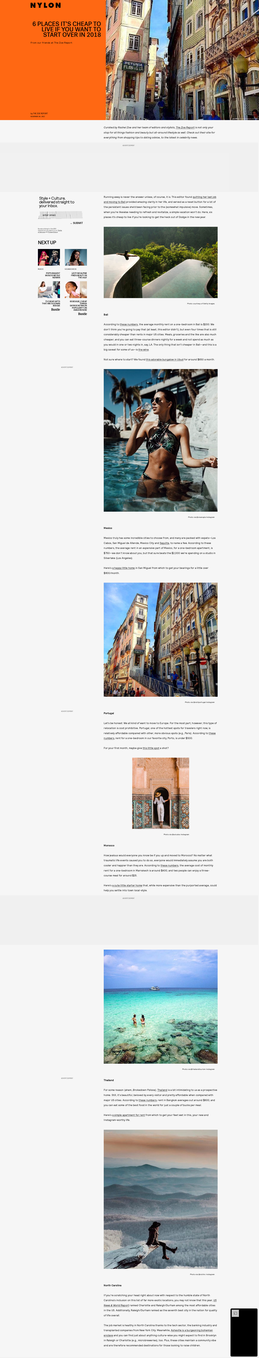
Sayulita (164, 542)
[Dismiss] (254, 1311)
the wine (143, 349)
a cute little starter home (127, 885)
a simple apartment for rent (128, 1114)
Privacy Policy (53, 232)
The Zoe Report (185, 127)
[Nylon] (46, 5)
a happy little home (123, 567)
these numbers (129, 324)
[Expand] (233, 1311)
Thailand (162, 1089)
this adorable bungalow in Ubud (164, 359)
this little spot (151, 747)
